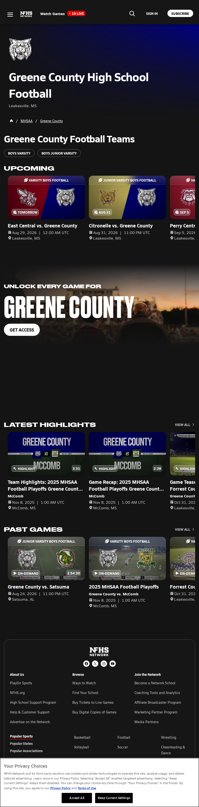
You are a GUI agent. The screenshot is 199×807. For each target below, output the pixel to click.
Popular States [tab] (21, 743)
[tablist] (34, 743)
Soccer (122, 747)
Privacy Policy (60, 788)
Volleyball (81, 747)
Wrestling (168, 737)
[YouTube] (112, 663)
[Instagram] (104, 663)
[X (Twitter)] (95, 663)
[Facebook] (86, 663)
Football (123, 737)
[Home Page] (11, 121)
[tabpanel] (131, 749)
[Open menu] (10, 14)
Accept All (76, 798)
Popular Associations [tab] (26, 750)
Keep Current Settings (114, 798)
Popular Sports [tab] (21, 736)
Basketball (82, 737)
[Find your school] (132, 13)
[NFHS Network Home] (26, 14)
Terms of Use (87, 788)
